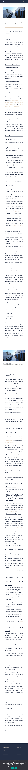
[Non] (26, 765)
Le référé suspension (7, 363)
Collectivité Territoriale (7, 23)
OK (12, 768)
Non (16, 768)
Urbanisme (20, 23)
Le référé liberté (6, 21)
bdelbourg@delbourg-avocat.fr (10, 22)
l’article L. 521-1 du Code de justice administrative (14, 438)
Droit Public (15, 23)
